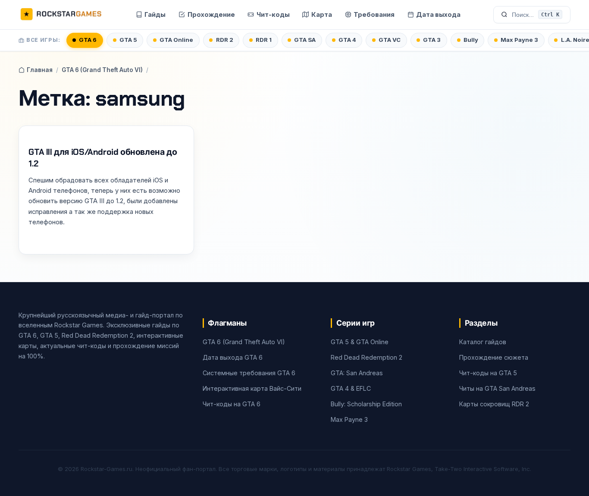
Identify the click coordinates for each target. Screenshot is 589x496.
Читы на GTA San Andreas (497, 388)
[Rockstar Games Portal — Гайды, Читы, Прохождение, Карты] (61, 14)
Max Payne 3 (519, 39)
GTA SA (305, 39)
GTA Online (176, 39)
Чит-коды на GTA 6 (231, 404)
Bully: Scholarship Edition (366, 404)
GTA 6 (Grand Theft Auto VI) (102, 69)
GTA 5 (128, 39)
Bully (471, 39)
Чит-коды (273, 15)
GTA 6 (88, 39)
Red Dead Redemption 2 (366, 357)
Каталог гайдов (482, 341)
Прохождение (211, 15)
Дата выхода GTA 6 (233, 357)
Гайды (155, 15)
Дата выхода (438, 15)
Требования (374, 15)
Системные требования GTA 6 (249, 373)
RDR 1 (264, 39)
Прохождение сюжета (493, 357)
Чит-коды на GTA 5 (488, 373)
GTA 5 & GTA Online (359, 341)
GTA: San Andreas (357, 373)
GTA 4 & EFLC (351, 388)
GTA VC (390, 39)
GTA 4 (347, 39)
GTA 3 (432, 39)
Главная (40, 69)
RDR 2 (224, 39)
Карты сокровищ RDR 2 (494, 404)
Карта (321, 15)
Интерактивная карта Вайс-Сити (252, 388)
